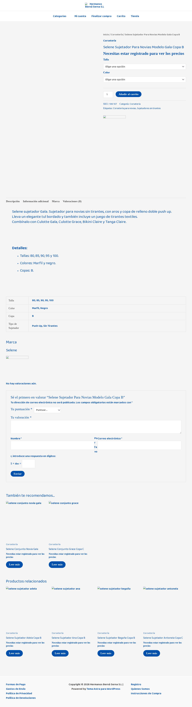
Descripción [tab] (13, 201)
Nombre (16, 438)
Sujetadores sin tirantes (149, 108)
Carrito (121, 16)
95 (46, 300)
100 (51, 300)
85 (37, 300)
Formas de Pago (16, 684)
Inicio (106, 34)
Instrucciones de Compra (146, 693)
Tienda (135, 16)
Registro (136, 684)
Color (106, 72)
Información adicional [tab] (36, 201)
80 (33, 300)
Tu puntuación (21, 409)
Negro (44, 308)
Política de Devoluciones (21, 698)
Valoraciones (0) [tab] (72, 201)
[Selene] (114, 126)
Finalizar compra (101, 16)
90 (42, 300)
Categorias (59, 16)
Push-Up (37, 326)
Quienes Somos (140, 689)
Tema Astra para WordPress (103, 689)
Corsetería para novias (124, 108)
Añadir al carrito (128, 94)
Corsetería (117, 34)
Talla (106, 59)
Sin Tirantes (50, 326)
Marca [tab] (56, 201)
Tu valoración (21, 417)
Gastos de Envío (16, 689)
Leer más (14, 564)
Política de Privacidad (19, 693)
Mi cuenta (80, 16)
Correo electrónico (110, 438)
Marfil (35, 308)
